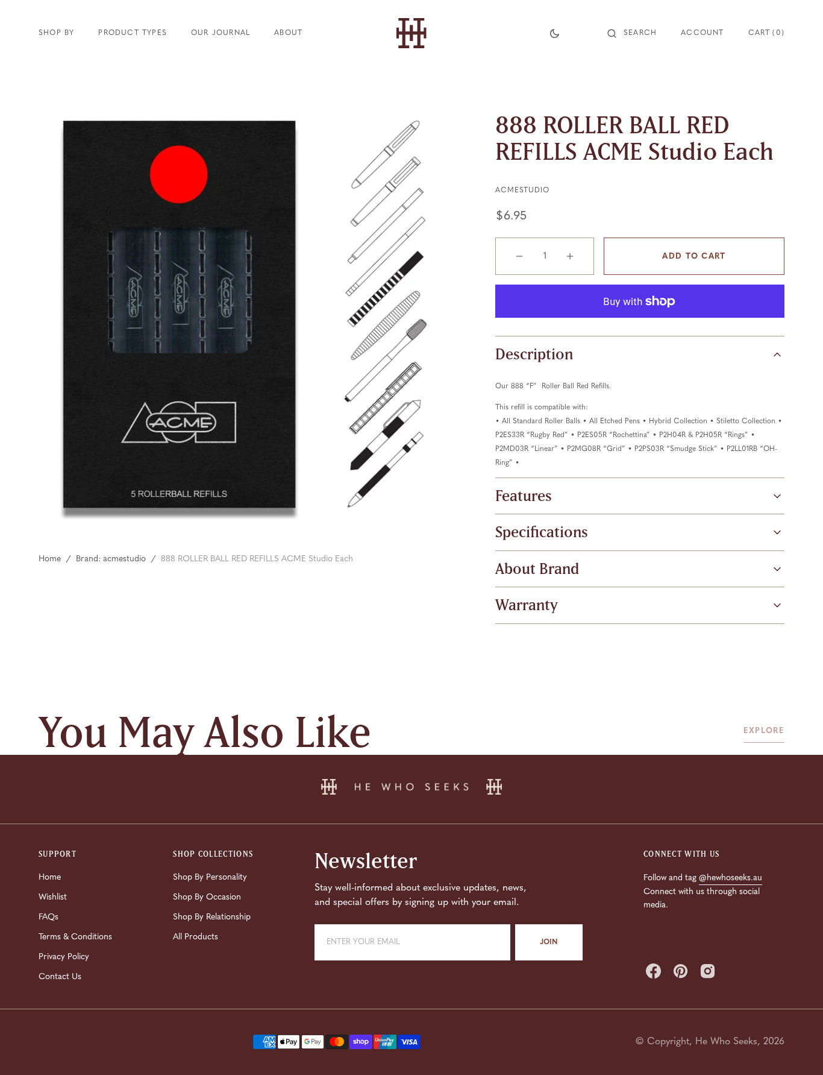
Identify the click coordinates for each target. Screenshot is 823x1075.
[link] (411, 789)
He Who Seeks (726, 1042)
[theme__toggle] (554, 33)
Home (50, 559)
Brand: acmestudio (111, 559)
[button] (632, 33)
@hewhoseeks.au (730, 878)
